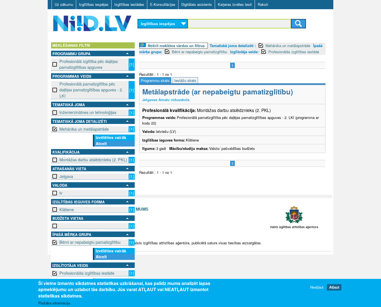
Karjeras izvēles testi (235, 4)
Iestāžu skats (185, 80)
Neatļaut (317, 287)
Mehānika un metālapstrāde (84, 129)
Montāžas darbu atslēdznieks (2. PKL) (93, 159)
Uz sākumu (64, 4)
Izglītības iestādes (129, 4)
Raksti (263, 4)
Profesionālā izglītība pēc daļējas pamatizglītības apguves (88, 64)
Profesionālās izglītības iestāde (86, 273)
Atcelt (101, 143)
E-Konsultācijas (162, 4)
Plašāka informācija (54, 303)
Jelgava (66, 176)
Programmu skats (155, 80)
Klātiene (66, 209)
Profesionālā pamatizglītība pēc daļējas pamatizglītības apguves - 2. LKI (91, 90)
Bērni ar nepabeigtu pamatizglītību (89, 242)
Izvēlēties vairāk (111, 137)
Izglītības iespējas (93, 4)
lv (60, 193)
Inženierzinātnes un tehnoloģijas (87, 112)
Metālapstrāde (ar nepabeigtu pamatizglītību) (217, 91)
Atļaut (334, 287)
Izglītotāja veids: (244, 51)
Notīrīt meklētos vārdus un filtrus (176, 45)
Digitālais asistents (196, 4)
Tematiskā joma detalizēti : (233, 45)
